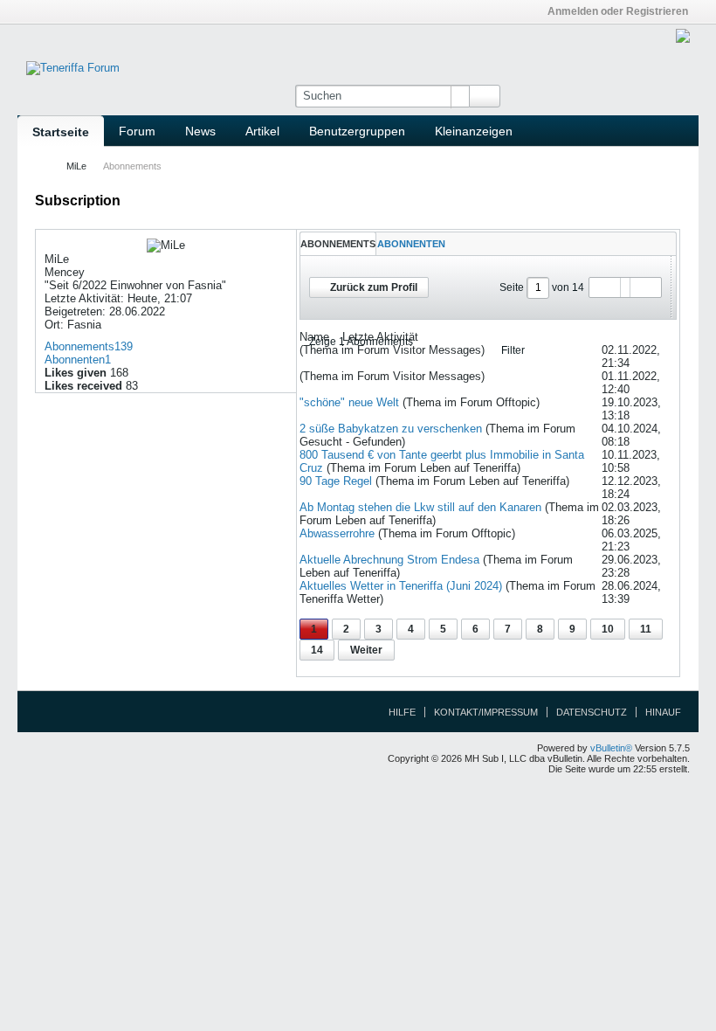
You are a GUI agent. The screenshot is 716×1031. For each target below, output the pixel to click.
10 (608, 629)
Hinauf (663, 712)
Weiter (366, 650)
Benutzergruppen (357, 131)
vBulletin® (611, 748)
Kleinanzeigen (474, 131)
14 (317, 650)
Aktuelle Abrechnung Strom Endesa (389, 559)
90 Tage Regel (335, 481)
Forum (137, 131)
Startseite (60, 132)
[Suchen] (484, 96)
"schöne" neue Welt (349, 402)
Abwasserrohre (337, 533)
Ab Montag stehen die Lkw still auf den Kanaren (420, 507)
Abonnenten (75, 359)
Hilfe (402, 712)
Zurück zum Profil (373, 287)
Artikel (262, 131)
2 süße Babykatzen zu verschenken (390, 428)
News (200, 131)
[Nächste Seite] (645, 287)
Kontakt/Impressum (486, 712)
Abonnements (79, 346)
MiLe (76, 166)
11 (645, 629)
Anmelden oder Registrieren (617, 11)
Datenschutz (591, 712)
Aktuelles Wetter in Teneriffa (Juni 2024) (400, 585)
